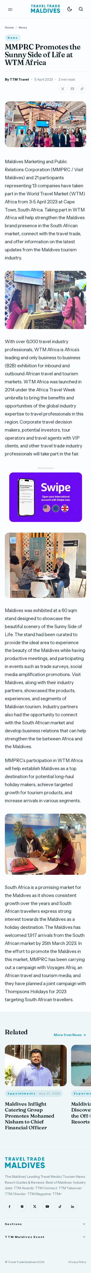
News (23, 27)
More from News (68, 1035)
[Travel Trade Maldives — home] (45, 9)
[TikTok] (60, 1206)
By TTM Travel (17, 79)
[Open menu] (10, 9)
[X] (34, 1206)
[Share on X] (62, 89)
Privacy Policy (77, 1262)
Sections (13, 1224)
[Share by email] (72, 89)
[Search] (80, 9)
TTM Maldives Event (25, 1237)
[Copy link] (82, 89)
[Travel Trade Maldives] (25, 1162)
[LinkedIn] (72, 1206)
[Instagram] (22, 1206)
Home (9, 27)
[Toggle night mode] (69, 9)
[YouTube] (47, 1206)
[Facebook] (9, 1206)
